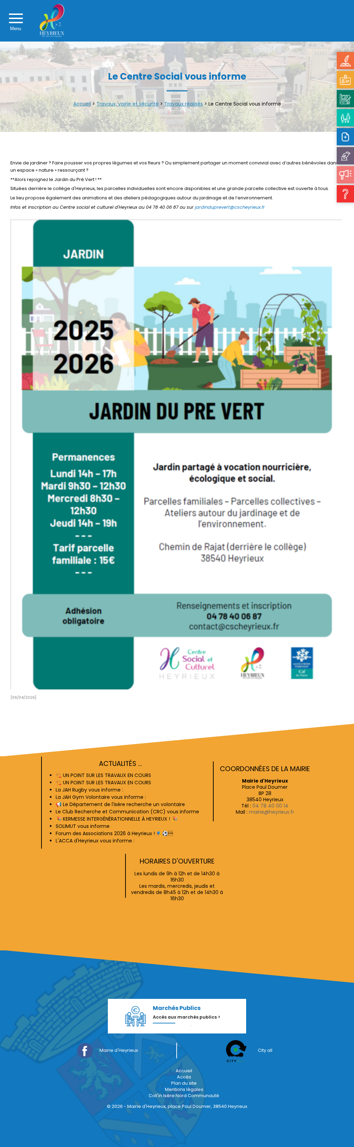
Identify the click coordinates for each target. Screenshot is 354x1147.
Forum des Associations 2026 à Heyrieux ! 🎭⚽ (114, 833)
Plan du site (184, 1083)
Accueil (82, 103)
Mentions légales (184, 1089)
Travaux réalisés (183, 103)
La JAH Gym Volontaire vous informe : (101, 797)
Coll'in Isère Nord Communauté (184, 1096)
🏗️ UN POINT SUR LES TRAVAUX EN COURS (103, 775)
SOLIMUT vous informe (83, 826)
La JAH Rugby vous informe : (89, 789)
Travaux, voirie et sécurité (127, 103)
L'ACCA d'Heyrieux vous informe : (95, 840)
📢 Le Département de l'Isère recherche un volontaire (120, 804)
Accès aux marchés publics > (186, 1017)
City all (265, 1050)
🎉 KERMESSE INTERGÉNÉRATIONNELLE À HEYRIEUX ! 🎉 (116, 818)
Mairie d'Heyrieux (119, 1050)
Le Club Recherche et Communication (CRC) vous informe (127, 811)
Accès (184, 1077)
